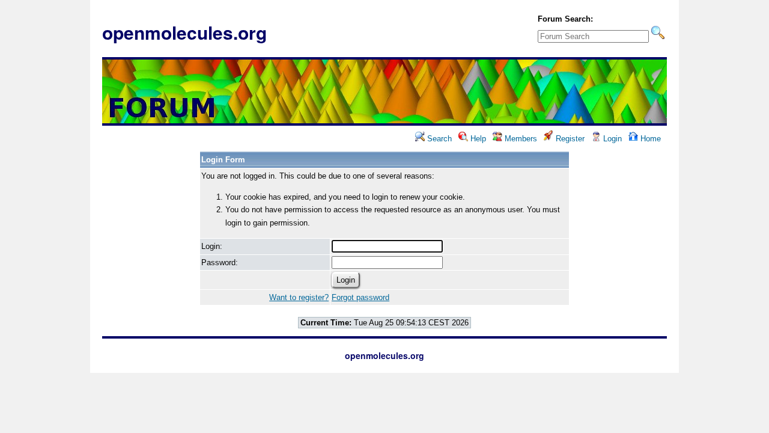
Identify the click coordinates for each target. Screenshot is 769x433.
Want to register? (299, 297)
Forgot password (360, 297)
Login (611, 138)
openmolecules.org (184, 32)
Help (477, 138)
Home (649, 138)
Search (438, 138)
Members (519, 138)
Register (569, 138)
